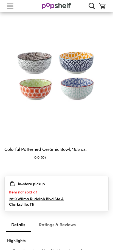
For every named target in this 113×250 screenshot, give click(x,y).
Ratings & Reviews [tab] (57, 224)
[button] (104, 168)
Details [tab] (18, 224)
